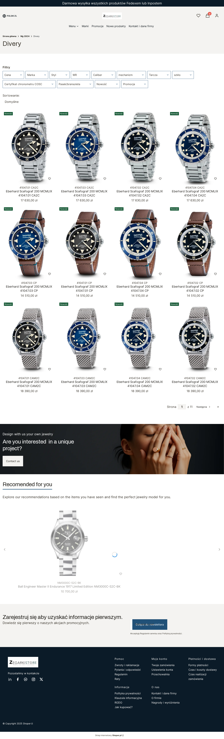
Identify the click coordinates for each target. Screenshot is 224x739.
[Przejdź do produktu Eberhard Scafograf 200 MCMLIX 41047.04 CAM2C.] (139, 338)
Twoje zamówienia (163, 665)
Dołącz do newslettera (150, 624)
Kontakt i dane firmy (164, 693)
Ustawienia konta (162, 669)
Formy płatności (198, 665)
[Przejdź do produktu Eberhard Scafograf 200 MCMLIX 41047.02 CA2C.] (139, 148)
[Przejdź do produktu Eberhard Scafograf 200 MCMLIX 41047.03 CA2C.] (84, 148)
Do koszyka (22, 178)
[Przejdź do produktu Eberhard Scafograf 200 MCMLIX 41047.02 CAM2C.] (195, 338)
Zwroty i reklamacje (127, 665)
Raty (117, 679)
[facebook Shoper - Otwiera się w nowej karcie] (18, 679)
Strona (171, 407)
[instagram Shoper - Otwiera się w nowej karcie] (33, 679)
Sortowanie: (11, 95)
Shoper (27, 723)
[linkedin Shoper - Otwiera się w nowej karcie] (10, 679)
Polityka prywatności (128, 693)
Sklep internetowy (108, 735)
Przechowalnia (161, 674)
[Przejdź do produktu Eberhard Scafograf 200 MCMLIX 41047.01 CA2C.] (29, 148)
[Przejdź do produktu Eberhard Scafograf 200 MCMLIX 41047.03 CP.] (29, 243)
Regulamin (121, 674)
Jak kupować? (123, 707)
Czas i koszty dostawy (202, 669)
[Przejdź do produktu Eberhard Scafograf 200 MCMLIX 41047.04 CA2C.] (195, 148)
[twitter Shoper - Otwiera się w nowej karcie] (41, 679)
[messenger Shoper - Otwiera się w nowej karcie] (26, 679)
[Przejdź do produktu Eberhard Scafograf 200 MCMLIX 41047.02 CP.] (195, 243)
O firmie (156, 698)
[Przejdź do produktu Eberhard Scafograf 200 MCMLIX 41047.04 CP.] (139, 243)
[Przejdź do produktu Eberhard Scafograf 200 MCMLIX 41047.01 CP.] (84, 243)
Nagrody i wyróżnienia (166, 702)
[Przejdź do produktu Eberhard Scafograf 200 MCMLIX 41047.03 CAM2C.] (84, 338)
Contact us (13, 461)
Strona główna (9, 36)
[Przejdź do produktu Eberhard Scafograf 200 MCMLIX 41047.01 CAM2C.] (29, 338)
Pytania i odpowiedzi (128, 669)
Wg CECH (25, 36)
